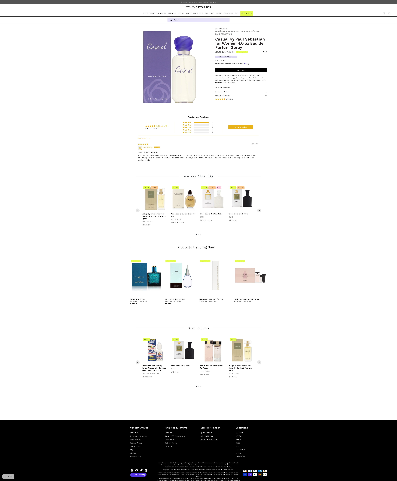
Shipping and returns (222, 95)
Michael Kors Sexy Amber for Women (211, 299)
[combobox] (198, 20)
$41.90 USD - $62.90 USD (242, 301)
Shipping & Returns (176, 427)
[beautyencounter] (198, 7)
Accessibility (135, 456)
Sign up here (213, 2)
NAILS (238, 443)
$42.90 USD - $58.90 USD (208, 301)
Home (216, 29)
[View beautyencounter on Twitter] (141, 470)
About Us (168, 433)
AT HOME (239, 453)
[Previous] (138, 210)
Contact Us (134, 433)
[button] (161, 13)
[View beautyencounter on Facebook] (136, 470)
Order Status (135, 439)
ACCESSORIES (240, 456)
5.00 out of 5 (161, 126)
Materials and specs (222, 92)
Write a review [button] (241, 127)
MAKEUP (238, 439)
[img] (265, 52)
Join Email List (207, 436)
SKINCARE (239, 436)
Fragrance (223, 29)
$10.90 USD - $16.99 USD (173, 301)
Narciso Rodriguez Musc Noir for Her (246, 299)
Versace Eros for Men (137, 299)
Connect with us (139, 427)
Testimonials (135, 446)
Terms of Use (170, 439)
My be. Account (206, 433)
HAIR (237, 446)
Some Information (210, 427)
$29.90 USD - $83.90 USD (138, 301)
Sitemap (133, 453)
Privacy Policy (171, 443)
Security (168, 446)
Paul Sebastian (223, 34)
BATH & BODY (240, 450)
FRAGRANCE (239, 433)
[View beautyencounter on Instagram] (131, 470)
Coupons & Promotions (209, 439)
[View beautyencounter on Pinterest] (146, 470)
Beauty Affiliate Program (175, 436)
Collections (242, 427)
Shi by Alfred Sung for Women (175, 299)
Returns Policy (136, 443)
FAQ (131, 450)
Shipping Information (138, 436)
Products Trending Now (196, 247)
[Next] (259, 210)
